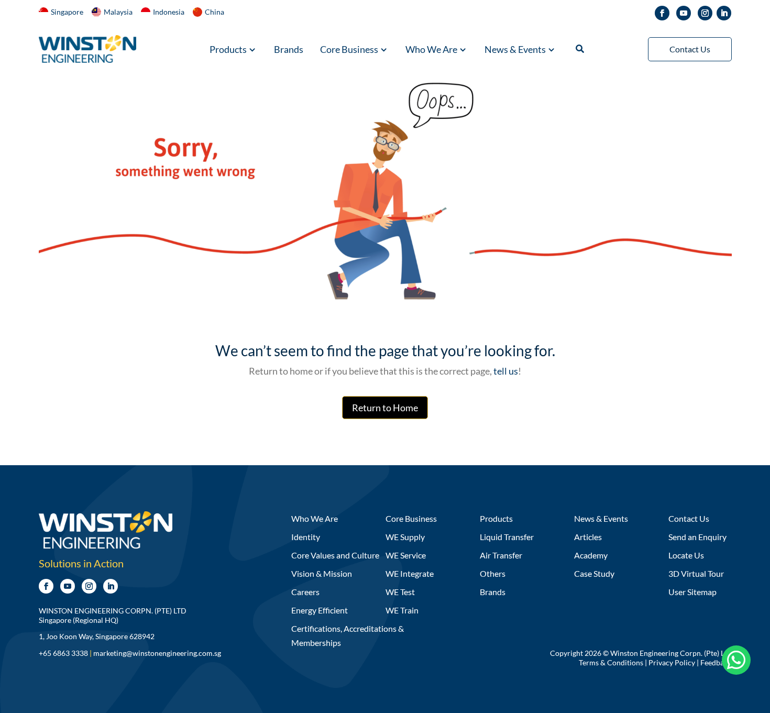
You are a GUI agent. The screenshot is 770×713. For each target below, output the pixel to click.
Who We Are (431, 50)
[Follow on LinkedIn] (724, 13)
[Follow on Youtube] (683, 13)
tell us (505, 371)
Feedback (715, 662)
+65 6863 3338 (63, 653)
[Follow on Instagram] (705, 13)
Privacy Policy (671, 662)
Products (228, 50)
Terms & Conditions (611, 662)
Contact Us (689, 49)
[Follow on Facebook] (662, 13)
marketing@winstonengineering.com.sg (157, 653)
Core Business (349, 50)
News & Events (515, 50)
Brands (288, 50)
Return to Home (385, 407)
